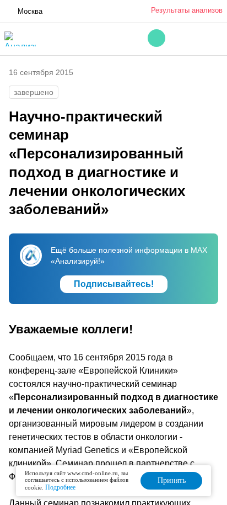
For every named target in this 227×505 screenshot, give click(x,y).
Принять (172, 480)
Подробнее (60, 487)
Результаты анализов (187, 10)
